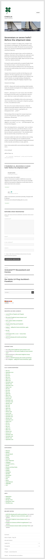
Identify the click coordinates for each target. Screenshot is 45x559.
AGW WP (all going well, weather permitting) (16, 337)
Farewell (8, 459)
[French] (10, 301)
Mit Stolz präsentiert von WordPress (16, 555)
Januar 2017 (8, 433)
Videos (6, 549)
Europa (7, 457)
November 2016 (9, 436)
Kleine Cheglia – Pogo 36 (10, 537)
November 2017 (9, 416)
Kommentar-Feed (10, 501)
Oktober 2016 (9, 437)
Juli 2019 (8, 388)
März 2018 (8, 410)
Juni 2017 (8, 424)
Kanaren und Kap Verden (11, 467)
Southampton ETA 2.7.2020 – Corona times (16, 333)
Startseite (7, 534)
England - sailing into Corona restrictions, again (17, 516)
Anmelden (8, 498)
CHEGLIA (8, 17)
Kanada (7, 465)
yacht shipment (10, 157)
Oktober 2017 (9, 418)
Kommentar (8, 218)
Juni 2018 (8, 405)
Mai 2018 (8, 406)
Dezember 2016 (9, 434)
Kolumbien (8, 472)
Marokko (8, 473)
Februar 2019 (9, 396)
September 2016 (9, 439)
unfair (6, 157)
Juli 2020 (8, 374)
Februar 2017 (9, 431)
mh (7, 156)
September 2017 (9, 419)
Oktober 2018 (9, 403)
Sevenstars (30, 156)
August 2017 (8, 421)
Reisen (7, 480)
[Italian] (8, 301)
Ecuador (7, 455)
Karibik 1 (8, 468)
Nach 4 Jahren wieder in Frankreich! (14, 320)
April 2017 (8, 428)
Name (6, 236)
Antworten (7, 187)
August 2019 (8, 387)
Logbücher (7, 543)
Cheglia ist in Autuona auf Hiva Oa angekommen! (17, 522)
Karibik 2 (8, 470)
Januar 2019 (8, 398)
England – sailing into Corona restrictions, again (17, 327)
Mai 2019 (8, 392)
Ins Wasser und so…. (10, 463)
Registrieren (8, 496)
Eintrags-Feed (9, 499)
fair (27, 156)
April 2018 (8, 408)
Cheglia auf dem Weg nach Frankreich (14, 324)
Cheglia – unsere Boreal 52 (11, 551)
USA (7, 485)
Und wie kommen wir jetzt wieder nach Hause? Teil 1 (18, 525)
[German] (5, 301)
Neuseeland (8, 475)
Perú (7, 478)
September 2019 (9, 385)
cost (25, 156)
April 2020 (8, 378)
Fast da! (7, 330)
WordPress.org (9, 503)
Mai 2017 (8, 426)
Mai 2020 (8, 377)
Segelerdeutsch (17, 156)
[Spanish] (11, 301)
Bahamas (8, 450)
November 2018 (9, 401)
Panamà (7, 477)
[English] (7, 301)
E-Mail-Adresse (9, 242)
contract (22, 156)
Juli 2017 (8, 423)
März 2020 (8, 380)
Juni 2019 (8, 390)
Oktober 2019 (9, 383)
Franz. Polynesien (10, 460)
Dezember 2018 (9, 400)
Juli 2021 (8, 370)
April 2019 (8, 393)
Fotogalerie (7, 546)
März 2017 (8, 429)
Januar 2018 (8, 413)
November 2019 (9, 382)
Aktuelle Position (8, 540)
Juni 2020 (8, 375)
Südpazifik (8, 483)
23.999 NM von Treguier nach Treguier (15, 314)
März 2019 (8, 395)
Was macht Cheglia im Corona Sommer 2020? (16, 317)
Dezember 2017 (9, 415)
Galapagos (8, 462)
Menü (38, 12)
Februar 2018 (9, 411)
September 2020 (9, 372)
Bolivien (7, 452)
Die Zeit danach (9, 454)
